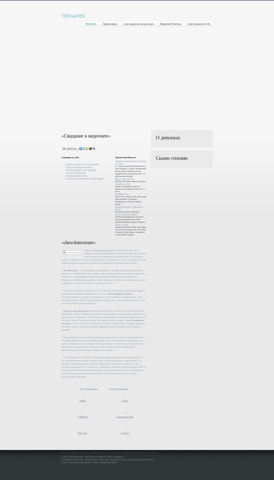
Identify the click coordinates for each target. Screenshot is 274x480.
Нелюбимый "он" (122, 194)
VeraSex (125, 433)
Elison (82, 401)
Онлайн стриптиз (97, 178)
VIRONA (83, 417)
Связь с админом (115, 456)
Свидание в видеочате (95, 456)
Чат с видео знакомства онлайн (79, 167)
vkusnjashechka (125, 417)
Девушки (65, 452)
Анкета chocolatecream (118, 389)
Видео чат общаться (75, 164)
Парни (74, 452)
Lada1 (125, 401)
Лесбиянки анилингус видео (76, 175)
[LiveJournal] (94, 149)
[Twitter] (84, 149)
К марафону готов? (122, 183)
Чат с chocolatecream (89, 389)
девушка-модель (101, 250)
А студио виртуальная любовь (77, 178)
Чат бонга (84, 452)
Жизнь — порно (121, 224)
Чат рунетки (113, 452)
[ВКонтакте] (80, 149)
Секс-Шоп (152, 452)
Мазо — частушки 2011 (124, 178)
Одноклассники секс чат (76, 169)
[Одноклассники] (87, 149)
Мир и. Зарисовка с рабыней (126, 214)
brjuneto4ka (91, 169)
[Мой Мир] (90, 149)
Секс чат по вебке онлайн (75, 172)
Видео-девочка (98, 452)
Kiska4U (82, 433)
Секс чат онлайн (92, 164)
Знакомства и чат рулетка (133, 452)
